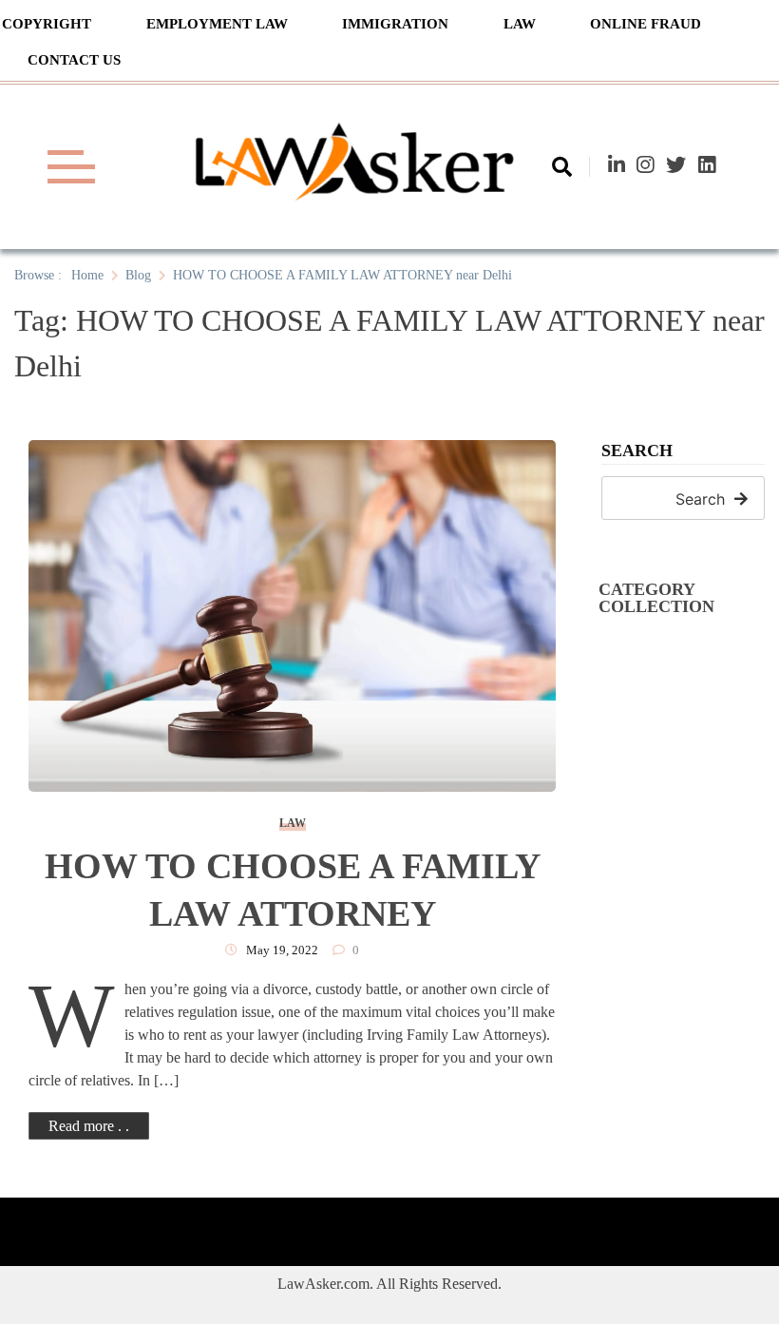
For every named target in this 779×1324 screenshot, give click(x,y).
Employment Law (217, 23)
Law (520, 23)
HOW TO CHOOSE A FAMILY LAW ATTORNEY (293, 889)
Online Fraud (645, 23)
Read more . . (88, 1126)
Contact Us (74, 59)
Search (637, 451)
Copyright (46, 23)
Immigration (395, 23)
